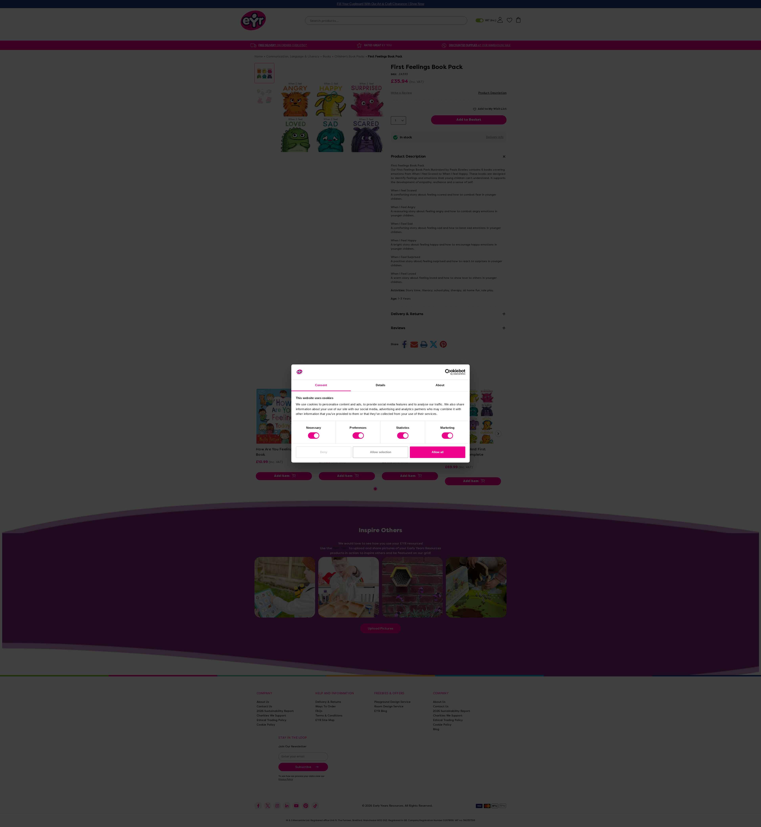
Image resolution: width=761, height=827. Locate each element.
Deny (323, 452)
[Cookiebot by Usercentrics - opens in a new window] (448, 372)
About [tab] (440, 385)
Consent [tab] (321, 385)
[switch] (358, 436)
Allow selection (380, 452)
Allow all (438, 452)
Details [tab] (380, 385)
